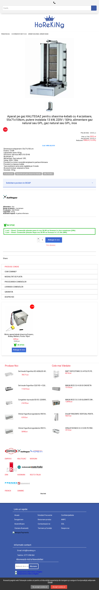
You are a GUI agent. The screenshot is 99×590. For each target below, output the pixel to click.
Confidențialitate (67, 515)
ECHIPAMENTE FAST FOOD (19, 34)
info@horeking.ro (28, 550)
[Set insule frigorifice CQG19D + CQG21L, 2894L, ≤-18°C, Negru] (9, 388)
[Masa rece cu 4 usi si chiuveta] (56, 388)
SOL (62, 524)
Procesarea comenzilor (15, 282)
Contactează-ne (44, 524)
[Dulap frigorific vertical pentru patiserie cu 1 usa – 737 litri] (56, 417)
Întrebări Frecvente (45, 515)
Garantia (9, 292)
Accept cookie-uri (59, 587)
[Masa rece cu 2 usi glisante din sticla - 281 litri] (56, 403)
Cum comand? (11, 272)
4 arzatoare (8, 174)
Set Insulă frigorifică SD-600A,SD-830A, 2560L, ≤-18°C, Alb (32, 371)
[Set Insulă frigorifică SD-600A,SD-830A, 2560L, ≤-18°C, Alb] (9, 374)
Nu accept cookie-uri (40, 587)
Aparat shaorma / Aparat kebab (38, 34)
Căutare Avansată (21, 528)
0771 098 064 (29, 555)
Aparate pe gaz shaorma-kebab (28, 174)
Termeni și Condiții (45, 528)
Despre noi (9, 297)
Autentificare (19, 524)
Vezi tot (43, 493)
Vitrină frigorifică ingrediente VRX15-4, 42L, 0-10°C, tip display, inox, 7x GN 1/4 (32, 428)
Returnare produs (44, 519)
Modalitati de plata (13, 277)
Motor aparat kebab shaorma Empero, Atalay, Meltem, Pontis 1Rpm (19, 335)
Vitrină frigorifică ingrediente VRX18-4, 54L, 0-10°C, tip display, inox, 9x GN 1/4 (32, 414)
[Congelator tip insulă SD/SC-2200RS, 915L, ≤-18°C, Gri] (9, 403)
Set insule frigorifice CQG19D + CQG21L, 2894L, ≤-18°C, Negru (32, 385)
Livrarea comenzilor (14, 287)
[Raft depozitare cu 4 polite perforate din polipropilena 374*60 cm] (56, 374)
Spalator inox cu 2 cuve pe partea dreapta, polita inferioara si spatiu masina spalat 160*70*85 (79, 428)
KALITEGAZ (48, 174)
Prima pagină (5, 34)
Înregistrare (18, 519)
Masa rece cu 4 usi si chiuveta (78, 385)
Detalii (50, 582)
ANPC (63, 519)
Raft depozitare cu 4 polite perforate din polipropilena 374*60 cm (79, 371)
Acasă (16, 515)
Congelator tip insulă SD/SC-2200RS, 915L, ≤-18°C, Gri (32, 400)
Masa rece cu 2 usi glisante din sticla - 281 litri (79, 400)
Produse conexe (12, 267)
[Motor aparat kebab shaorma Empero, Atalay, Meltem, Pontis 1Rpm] (19, 333)
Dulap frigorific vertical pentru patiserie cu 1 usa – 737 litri (79, 414)
